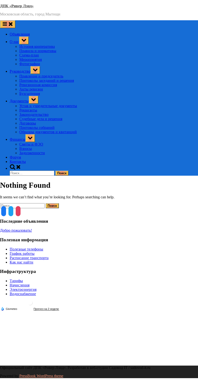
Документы (19, 101)
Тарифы (16, 281)
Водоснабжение (23, 294)
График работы (22, 253)
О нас (14, 42)
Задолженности (32, 153)
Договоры (27, 123)
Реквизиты (28, 110)
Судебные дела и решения (40, 119)
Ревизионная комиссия (38, 85)
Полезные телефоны (26, 249)
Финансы (17, 139)
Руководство (20, 71)
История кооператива (37, 46)
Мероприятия (30, 59)
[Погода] (9, 308)
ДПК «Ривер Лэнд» (17, 6)
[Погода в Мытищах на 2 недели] (46, 309)
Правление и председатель (41, 76)
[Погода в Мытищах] (30, 304)
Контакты (18, 162)
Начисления (19, 285)
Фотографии (29, 64)
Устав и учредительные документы (48, 106)
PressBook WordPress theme (41, 376)
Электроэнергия (23, 289)
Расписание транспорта (29, 258)
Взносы (25, 148)
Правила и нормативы (37, 51)
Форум (15, 157)
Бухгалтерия (29, 93)
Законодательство (34, 114)
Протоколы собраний (37, 127)
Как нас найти (21, 262)
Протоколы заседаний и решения (46, 80)
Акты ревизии (31, 89)
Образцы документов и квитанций (48, 132)
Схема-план (29, 55)
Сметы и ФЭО (31, 144)
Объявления (20, 34)
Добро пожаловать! (16, 230)
